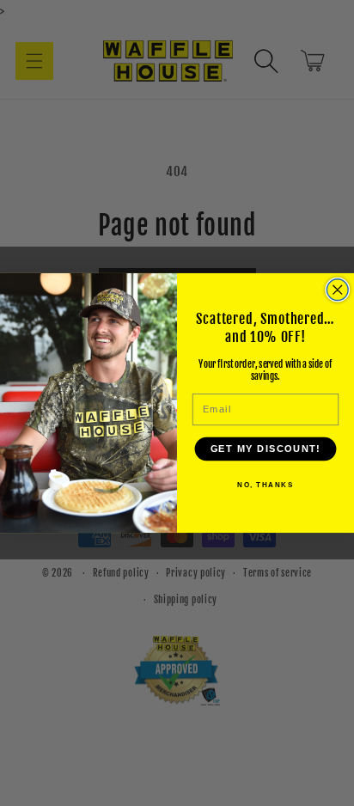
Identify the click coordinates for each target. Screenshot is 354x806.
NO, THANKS (265, 484)
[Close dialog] (337, 290)
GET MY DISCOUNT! (265, 449)
